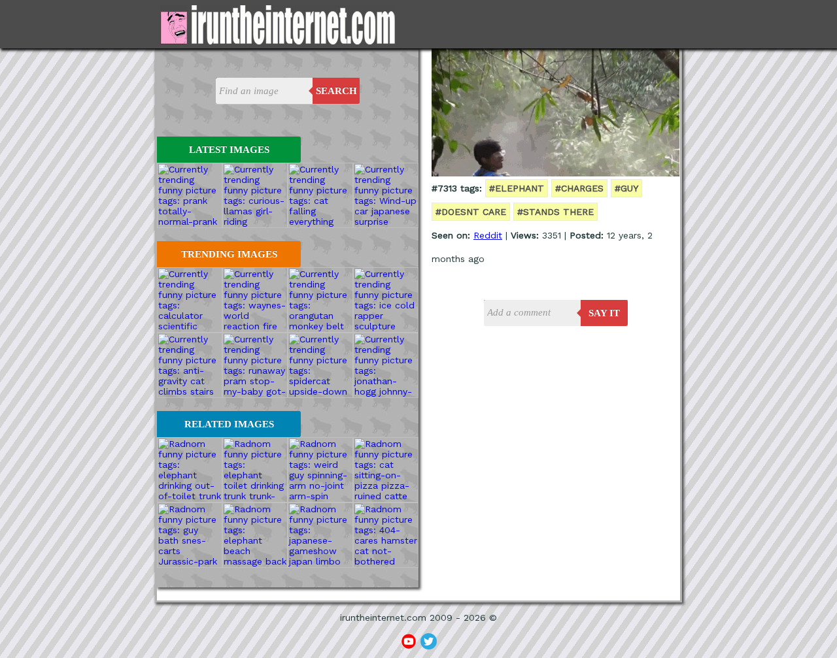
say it (604, 313)
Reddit (487, 235)
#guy (626, 188)
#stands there (555, 211)
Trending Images (229, 254)
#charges (579, 188)
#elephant (516, 188)
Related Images (229, 424)
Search (336, 91)
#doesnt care (471, 211)
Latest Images (229, 149)
